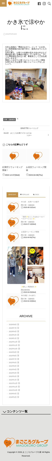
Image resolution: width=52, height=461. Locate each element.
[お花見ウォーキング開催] (37, 156)
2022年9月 (14, 352)
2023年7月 (14, 328)
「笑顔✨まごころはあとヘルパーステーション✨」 (32, 217)
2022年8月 (14, 356)
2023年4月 (14, 331)
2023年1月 (14, 338)
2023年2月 (14, 335)
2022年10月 (14, 349)
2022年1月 (14, 380)
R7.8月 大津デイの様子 (30, 202)
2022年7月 (14, 359)
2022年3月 (14, 373)
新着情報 (26, 290)
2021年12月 (14, 383)
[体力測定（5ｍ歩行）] (13, 301)
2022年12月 (14, 342)
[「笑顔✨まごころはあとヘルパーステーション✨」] (13, 222)
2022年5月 (14, 366)
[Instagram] (43, 4)
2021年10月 (14, 390)
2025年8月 (14, 324)
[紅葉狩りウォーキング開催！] (14, 156)
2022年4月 (14, 369)
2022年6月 (14, 362)
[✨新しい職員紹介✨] (26, 265)
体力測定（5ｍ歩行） (29, 295)
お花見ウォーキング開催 (30, 232)
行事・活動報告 (9, 119)
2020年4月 (14, 394)
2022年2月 (14, 376)
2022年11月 (14, 345)
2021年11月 (14, 387)
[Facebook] (38, 4)
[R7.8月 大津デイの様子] (13, 207)
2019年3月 (14, 397)
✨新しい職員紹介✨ (29, 287)
